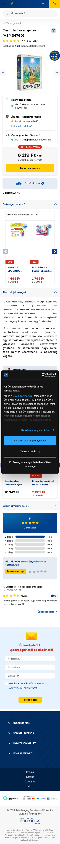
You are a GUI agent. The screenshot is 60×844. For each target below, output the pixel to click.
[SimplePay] (30, 797)
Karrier (30, 776)
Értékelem (13, 571)
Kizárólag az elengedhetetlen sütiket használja (30, 464)
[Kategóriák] (4, 4)
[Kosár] (54, 4)
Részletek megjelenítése (35, 430)
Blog (30, 786)
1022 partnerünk (23, 395)
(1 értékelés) (30, 41)
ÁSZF (17, 45)
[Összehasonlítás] (25, 226)
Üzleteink (30, 781)
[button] (3, 72)
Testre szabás (28, 451)
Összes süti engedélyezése (30, 440)
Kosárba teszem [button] (30, 167)
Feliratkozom (30, 699)
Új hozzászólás (46, 611)
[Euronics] (12, 4)
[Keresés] (54, 13)
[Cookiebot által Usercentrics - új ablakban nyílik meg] (42, 375)
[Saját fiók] (44, 4)
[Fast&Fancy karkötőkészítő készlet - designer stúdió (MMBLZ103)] (42, 244)
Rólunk (30, 772)
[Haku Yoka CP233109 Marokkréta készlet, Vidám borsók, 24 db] (18, 244)
